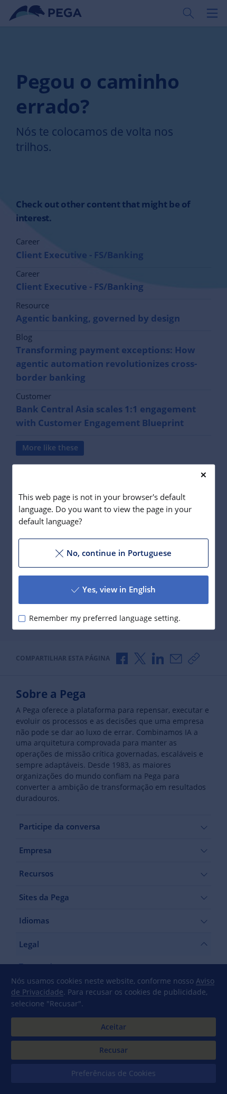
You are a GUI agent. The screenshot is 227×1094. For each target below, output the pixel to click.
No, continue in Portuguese (119, 553)
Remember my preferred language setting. (105, 618)
